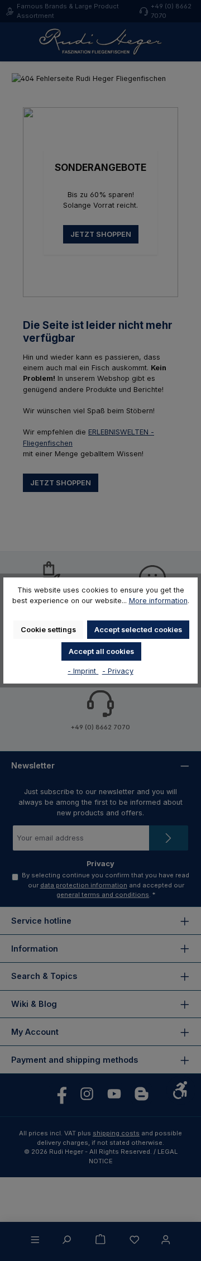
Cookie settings (48, 629)
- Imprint (83, 671)
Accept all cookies (101, 651)
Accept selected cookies (138, 629)
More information (158, 600)
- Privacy (117, 671)
